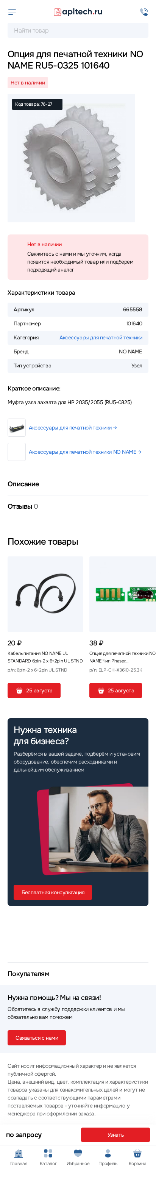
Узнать (115, 1134)
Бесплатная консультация (53, 892)
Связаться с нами (37, 1037)
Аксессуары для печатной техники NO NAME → (85, 451)
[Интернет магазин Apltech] (78, 12)
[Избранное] (75, 565)
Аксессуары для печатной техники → (73, 427)
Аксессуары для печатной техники (100, 337)
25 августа (39, 690)
